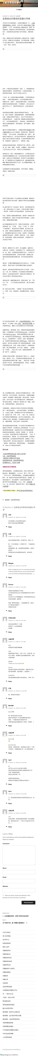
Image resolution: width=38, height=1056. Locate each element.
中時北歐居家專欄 (8, 1033)
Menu (20, 9)
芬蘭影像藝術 (7, 972)
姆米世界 (6, 132)
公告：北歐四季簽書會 (9, 456)
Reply (10, 527)
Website (5, 886)
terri (20, 336)
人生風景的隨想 (7, 1037)
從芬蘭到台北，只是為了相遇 (11, 462)
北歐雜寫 (5, 983)
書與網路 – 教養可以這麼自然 (11, 1012)
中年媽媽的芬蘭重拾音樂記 (11, 1030)
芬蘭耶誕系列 (7, 950)
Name (4, 868)
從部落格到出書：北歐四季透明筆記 (13, 460)
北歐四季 (18, 16)
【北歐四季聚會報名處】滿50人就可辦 (14, 454)
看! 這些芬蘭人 (7, 936)
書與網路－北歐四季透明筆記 (12, 500)
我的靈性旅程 (7, 1001)
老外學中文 (6, 939)
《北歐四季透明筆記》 (25, 321)
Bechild (5, 473)
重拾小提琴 (6, 947)
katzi (25, 341)
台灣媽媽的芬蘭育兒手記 (10, 990)
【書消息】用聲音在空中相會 (11, 458)
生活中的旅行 (7, 932)
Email (4, 877)
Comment (6, 843)
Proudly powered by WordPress (11, 1049)
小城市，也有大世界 (9, 997)
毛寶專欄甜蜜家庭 (8, 1023)
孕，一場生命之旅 (8, 994)
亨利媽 (28, 130)
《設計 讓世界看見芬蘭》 (25, 323)
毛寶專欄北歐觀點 (8, 1026)
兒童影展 (29, 482)
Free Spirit (12, 334)
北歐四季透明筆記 (12, 2)
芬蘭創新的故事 (7, 961)
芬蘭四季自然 (7, 965)
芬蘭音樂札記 (7, 954)
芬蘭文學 (5, 979)
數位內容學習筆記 (8, 1008)
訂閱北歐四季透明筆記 (26, 490)
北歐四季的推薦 (7, 986)
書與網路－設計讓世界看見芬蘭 (12, 1015)
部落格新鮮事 (7, 943)
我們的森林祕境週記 (9, 1005)
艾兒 (9, 515)
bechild (25, 332)
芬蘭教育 (5, 976)
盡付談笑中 (12, 473)
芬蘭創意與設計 (7, 957)
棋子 (16, 482)
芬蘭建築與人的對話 (9, 968)
